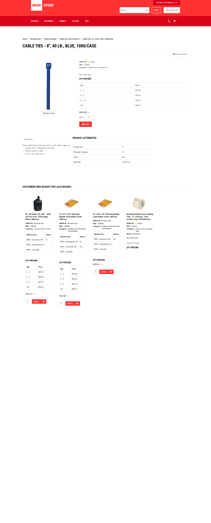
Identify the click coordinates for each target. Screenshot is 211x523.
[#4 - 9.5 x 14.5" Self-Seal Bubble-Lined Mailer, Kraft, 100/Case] (71, 203)
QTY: (81, 117)
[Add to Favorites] (43, 301)
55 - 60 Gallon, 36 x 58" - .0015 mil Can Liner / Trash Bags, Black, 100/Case (38, 216)
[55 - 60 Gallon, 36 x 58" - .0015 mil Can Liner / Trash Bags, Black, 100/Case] (38, 203)
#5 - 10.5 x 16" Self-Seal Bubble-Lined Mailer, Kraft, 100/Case (106, 215)
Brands (63, 21)
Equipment (48, 21)
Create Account (172, 10)
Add (86, 124)
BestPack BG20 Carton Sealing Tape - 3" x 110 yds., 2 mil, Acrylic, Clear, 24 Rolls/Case (140, 216)
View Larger (50, 113)
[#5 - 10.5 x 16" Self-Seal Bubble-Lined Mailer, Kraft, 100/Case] (105, 203)
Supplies (34, 21)
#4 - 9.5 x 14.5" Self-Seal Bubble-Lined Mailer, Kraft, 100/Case (70, 216)
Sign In (156, 10)
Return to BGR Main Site (165, 3)
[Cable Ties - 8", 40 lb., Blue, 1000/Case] (48, 85)
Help (87, 21)
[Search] (146, 10)
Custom (75, 21)
